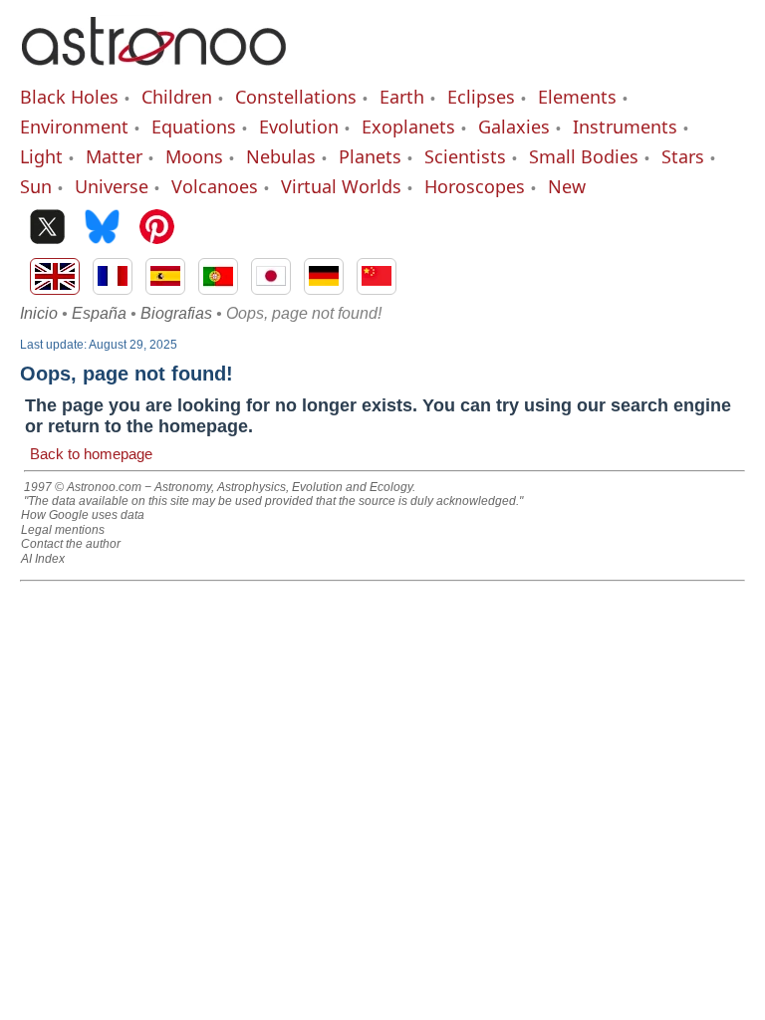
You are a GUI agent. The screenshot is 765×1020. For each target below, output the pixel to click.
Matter (114, 156)
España (99, 313)
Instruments (625, 126)
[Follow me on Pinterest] (156, 228)
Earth (402, 97)
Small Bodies (583, 156)
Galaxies (514, 126)
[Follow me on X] (47, 228)
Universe (111, 186)
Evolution (299, 126)
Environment (74, 126)
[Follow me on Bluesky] (102, 228)
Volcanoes (214, 186)
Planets (370, 156)
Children (176, 97)
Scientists (465, 156)
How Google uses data (82, 515)
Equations (193, 126)
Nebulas (281, 156)
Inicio (39, 313)
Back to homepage (91, 453)
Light (41, 156)
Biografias (176, 313)
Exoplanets (408, 126)
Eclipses (481, 97)
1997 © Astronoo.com (82, 487)
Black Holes (69, 97)
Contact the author (71, 544)
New (567, 186)
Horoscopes (474, 186)
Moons (194, 156)
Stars (682, 156)
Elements (577, 97)
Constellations (296, 97)
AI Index (43, 559)
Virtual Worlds (341, 186)
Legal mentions (63, 530)
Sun (36, 186)
